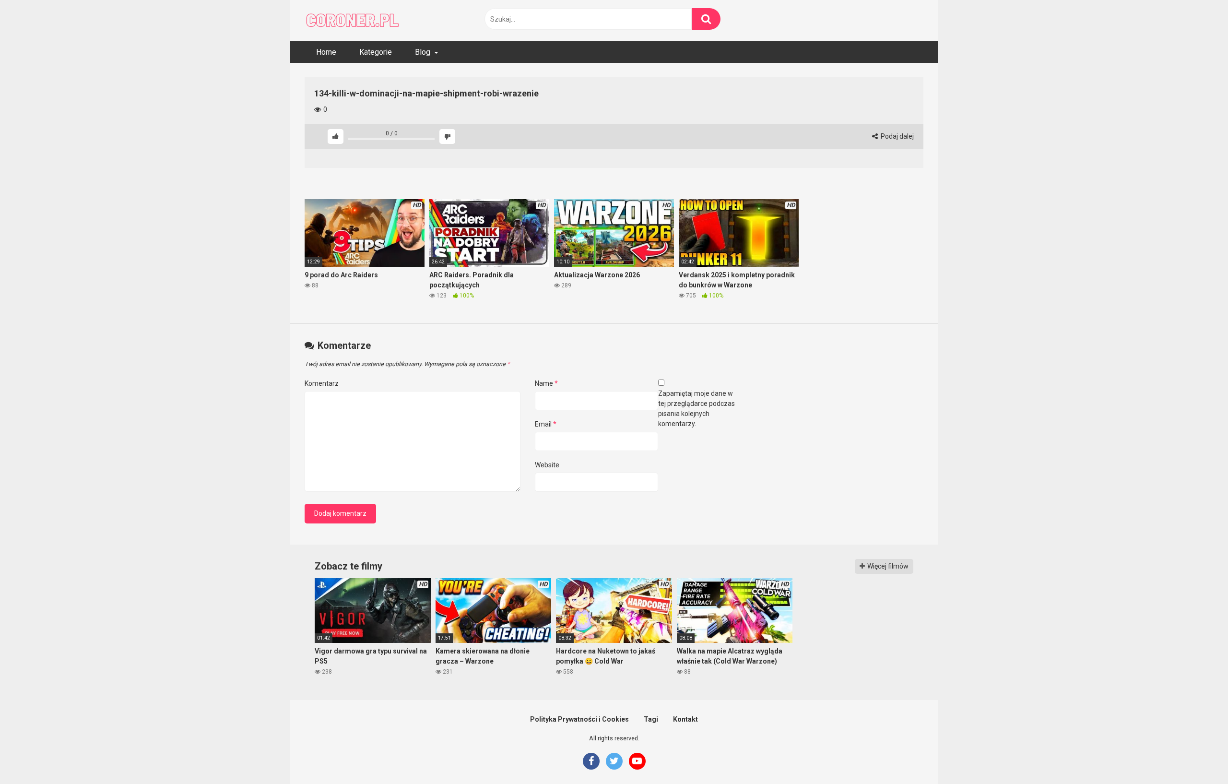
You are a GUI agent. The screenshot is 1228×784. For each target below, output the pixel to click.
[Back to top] (1196, 755)
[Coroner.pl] (353, 20)
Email (545, 424)
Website (547, 465)
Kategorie (375, 52)
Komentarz (322, 383)
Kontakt (685, 719)
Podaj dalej (896, 136)
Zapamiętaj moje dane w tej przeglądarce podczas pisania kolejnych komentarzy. (696, 409)
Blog (422, 52)
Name (546, 383)
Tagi (651, 719)
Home (326, 52)
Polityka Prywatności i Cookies (579, 719)
